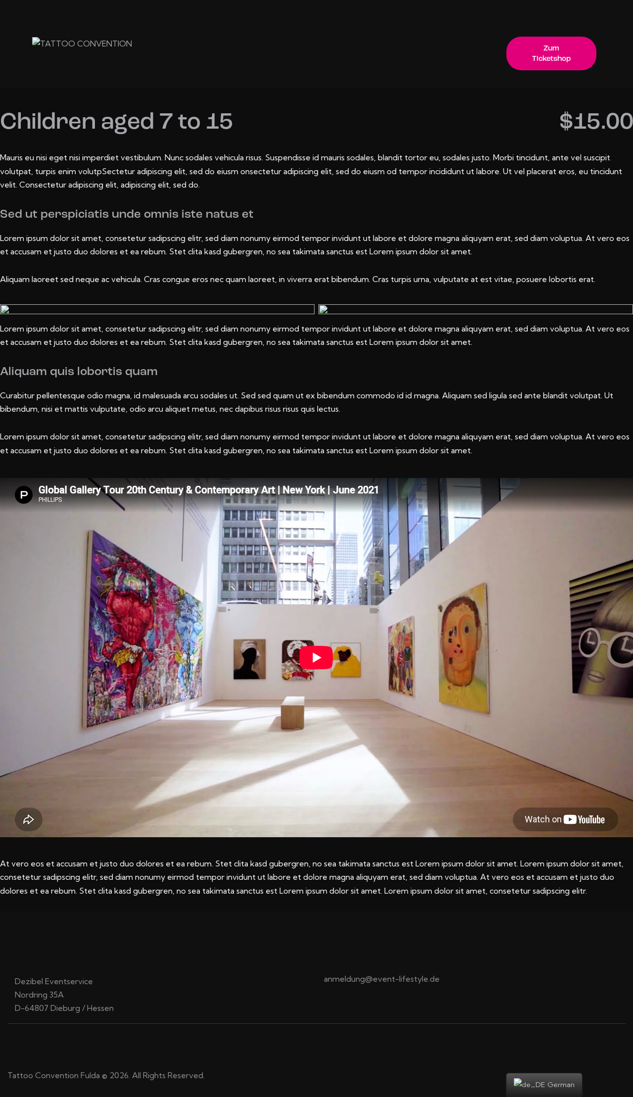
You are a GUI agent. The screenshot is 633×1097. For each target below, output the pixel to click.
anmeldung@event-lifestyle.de (382, 979)
